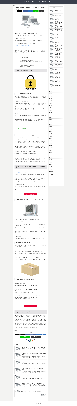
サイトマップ (39, 403)
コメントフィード (52, 181)
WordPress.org (52, 183)
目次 (29, 55)
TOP (36, 403)
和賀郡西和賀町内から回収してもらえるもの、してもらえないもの (30, 62)
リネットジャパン (17, 172)
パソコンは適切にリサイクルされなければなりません (28, 60)
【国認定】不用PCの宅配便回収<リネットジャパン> (23, 45)
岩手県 (16, 330)
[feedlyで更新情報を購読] (30, 341)
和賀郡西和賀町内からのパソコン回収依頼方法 (27, 65)
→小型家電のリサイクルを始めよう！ (21, 155)
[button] (41, 11)
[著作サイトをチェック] (29, 341)
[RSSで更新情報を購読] (32, 341)
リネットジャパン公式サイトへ (30, 194)
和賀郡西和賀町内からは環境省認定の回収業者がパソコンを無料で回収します (31, 61)
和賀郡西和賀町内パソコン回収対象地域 (25, 66)
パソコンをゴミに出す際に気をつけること (26, 57)
